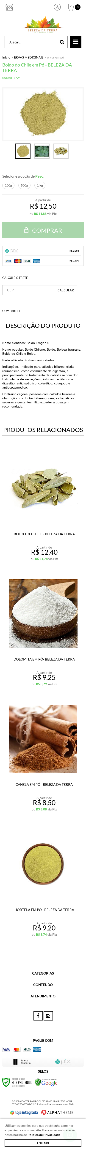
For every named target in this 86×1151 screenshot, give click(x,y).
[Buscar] (62, 42)
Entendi (43, 1143)
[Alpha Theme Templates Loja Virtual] (57, 1112)
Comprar (46, 230)
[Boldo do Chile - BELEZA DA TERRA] (43, 508)
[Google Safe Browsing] (46, 1082)
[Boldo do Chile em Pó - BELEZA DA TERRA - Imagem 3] (61, 151)
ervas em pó (55, 57)
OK (65, 290)
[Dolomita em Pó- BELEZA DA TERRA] (43, 633)
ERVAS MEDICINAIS (28, 57)
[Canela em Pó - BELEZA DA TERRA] (43, 758)
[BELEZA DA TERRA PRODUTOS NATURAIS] (43, 24)
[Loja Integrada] (24, 1113)
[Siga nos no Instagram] (48, 1015)
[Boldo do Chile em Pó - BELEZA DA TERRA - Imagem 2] (42, 151)
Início (6, 57)
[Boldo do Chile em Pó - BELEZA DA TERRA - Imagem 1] (23, 151)
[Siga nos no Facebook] (38, 1015)
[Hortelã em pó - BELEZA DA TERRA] (43, 883)
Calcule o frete (15, 278)
